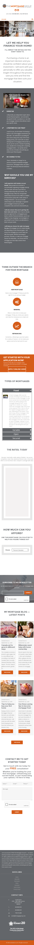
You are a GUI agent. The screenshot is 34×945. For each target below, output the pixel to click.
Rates (17, 883)
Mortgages (17, 881)
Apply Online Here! (17, 369)
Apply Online (17, 887)
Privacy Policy (17, 889)
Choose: (7, 550)
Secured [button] (16, 438)
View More (17, 742)
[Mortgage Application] (18, 10)
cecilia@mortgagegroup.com (18, 916)
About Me (17, 879)
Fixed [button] (16, 390)
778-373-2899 (18, 913)
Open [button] (16, 434)
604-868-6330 (15, 14)
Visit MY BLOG (24, 14)
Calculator (17, 885)
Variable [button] (16, 430)
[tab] (17, 390)
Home (4, 19)
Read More (7, 672)
